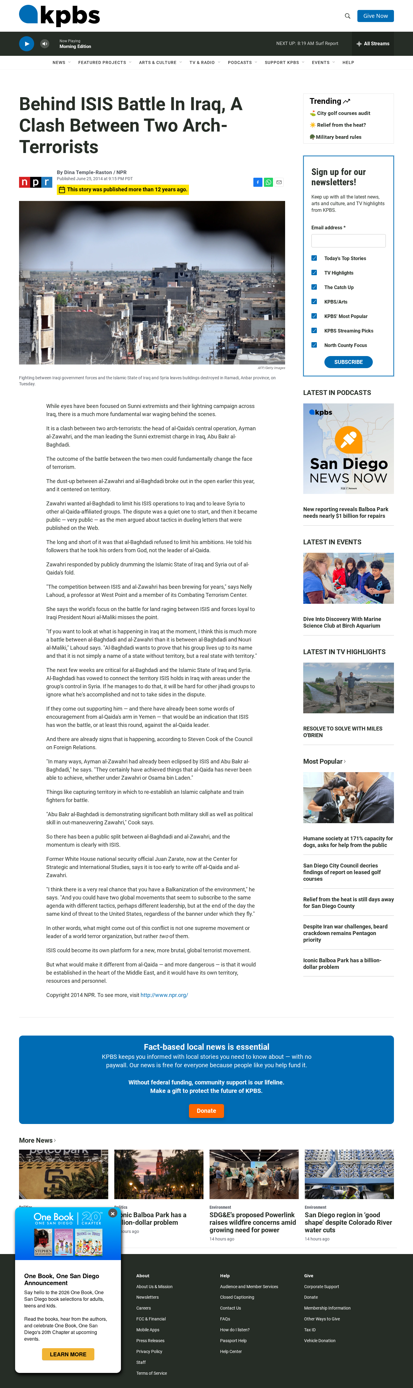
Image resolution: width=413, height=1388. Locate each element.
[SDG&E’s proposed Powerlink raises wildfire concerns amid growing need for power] (254, 1174)
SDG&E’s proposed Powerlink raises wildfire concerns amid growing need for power (253, 1222)
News (59, 62)
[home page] (59, 16)
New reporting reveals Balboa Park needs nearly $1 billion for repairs (346, 512)
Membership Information (327, 1308)
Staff (141, 1362)
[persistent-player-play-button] (26, 44)
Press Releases (150, 1340)
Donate (206, 1110)
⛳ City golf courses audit (340, 113)
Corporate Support (321, 1286)
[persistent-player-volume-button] (45, 44)
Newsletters (147, 1297)
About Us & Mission (154, 1286)
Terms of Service (151, 1373)
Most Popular (323, 761)
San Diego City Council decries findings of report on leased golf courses (342, 872)
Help (348, 62)
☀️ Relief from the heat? (338, 125)
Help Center (231, 1351)
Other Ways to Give (322, 1318)
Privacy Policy (149, 1351)
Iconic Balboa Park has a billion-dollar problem (342, 963)
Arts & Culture (158, 62)
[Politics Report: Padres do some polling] (63, 1174)
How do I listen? (235, 1329)
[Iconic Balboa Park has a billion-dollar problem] (158, 1174)
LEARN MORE (68, 1354)
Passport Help (233, 1340)
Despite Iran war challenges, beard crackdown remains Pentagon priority (345, 933)
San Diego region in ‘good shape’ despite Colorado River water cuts (348, 1222)
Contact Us (230, 1308)
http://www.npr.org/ (164, 995)
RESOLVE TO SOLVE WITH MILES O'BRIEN (342, 731)
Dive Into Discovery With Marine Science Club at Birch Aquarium (342, 622)
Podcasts (240, 62)
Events (321, 62)
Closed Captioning (237, 1297)
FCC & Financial (151, 1318)
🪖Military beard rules (336, 137)
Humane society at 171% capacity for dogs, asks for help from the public (348, 841)
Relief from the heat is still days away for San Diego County (348, 902)
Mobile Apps (147, 1329)
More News (36, 1140)
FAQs (225, 1318)
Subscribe (348, 362)
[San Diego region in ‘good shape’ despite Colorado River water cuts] (349, 1174)
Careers (143, 1308)
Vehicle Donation (320, 1340)
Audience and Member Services (249, 1286)
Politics (120, 1207)
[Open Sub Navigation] (69, 62)
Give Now (375, 15)
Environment (220, 1207)
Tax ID (310, 1329)
